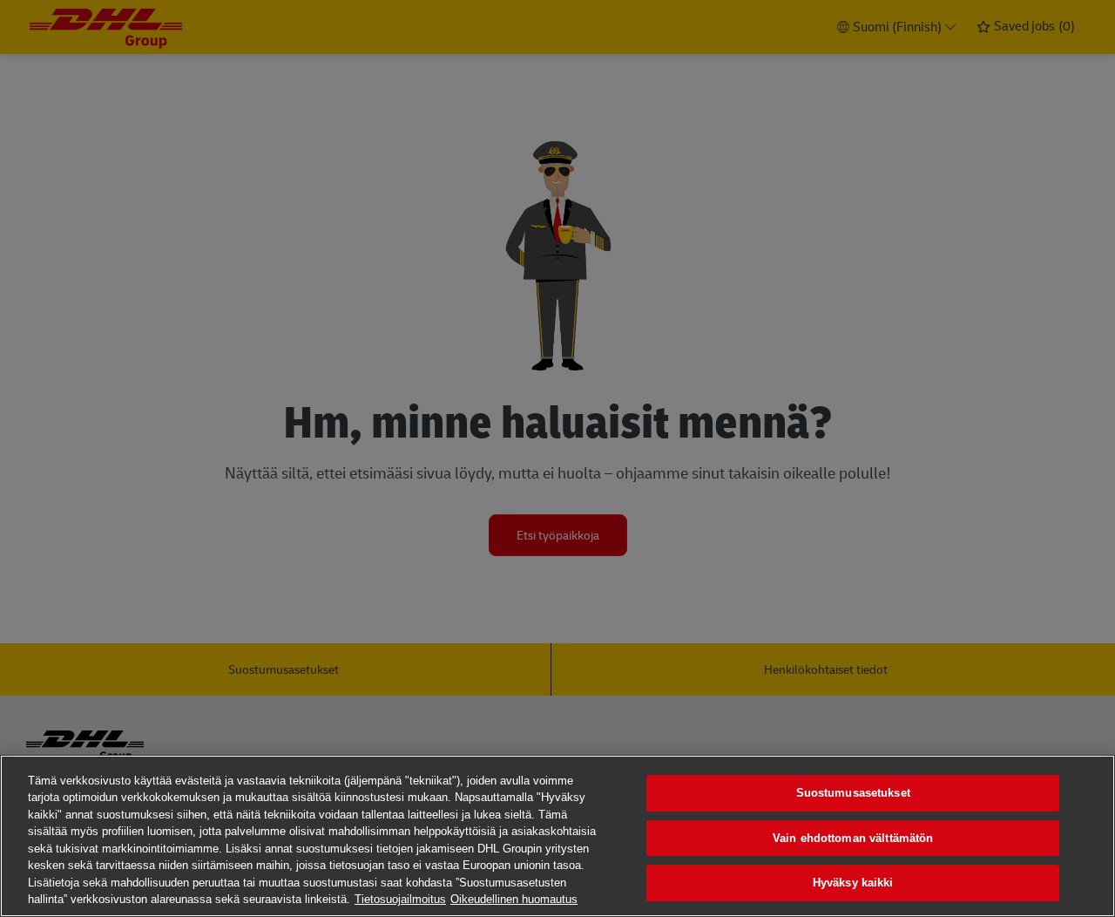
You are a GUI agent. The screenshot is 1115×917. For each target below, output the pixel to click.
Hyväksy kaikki (853, 882)
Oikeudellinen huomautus (514, 899)
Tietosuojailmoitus (400, 899)
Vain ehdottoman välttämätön (853, 838)
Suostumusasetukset (853, 792)
